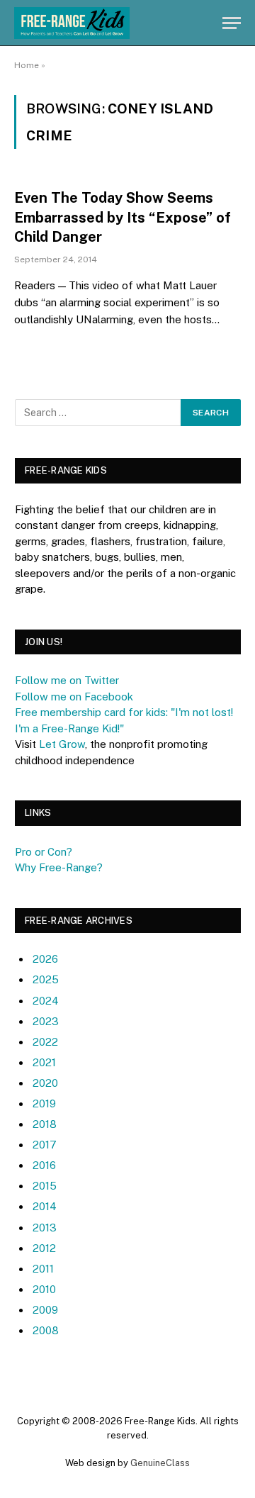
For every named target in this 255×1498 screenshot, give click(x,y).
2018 (45, 1124)
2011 (43, 1269)
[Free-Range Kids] (72, 23)
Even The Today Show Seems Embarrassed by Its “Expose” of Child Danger (122, 217)
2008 (46, 1330)
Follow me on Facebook (74, 697)
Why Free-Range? (59, 867)
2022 (45, 1042)
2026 (45, 959)
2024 (46, 1001)
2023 (46, 1021)
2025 (46, 979)
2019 (44, 1103)
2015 (45, 1186)
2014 (45, 1206)
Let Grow (62, 744)
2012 (44, 1248)
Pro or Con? (43, 852)
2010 (44, 1289)
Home (26, 65)
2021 (44, 1062)
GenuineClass (160, 1463)
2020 (45, 1083)
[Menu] (231, 23)
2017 (45, 1145)
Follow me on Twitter (67, 680)
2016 (44, 1165)
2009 (45, 1310)
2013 (45, 1228)
